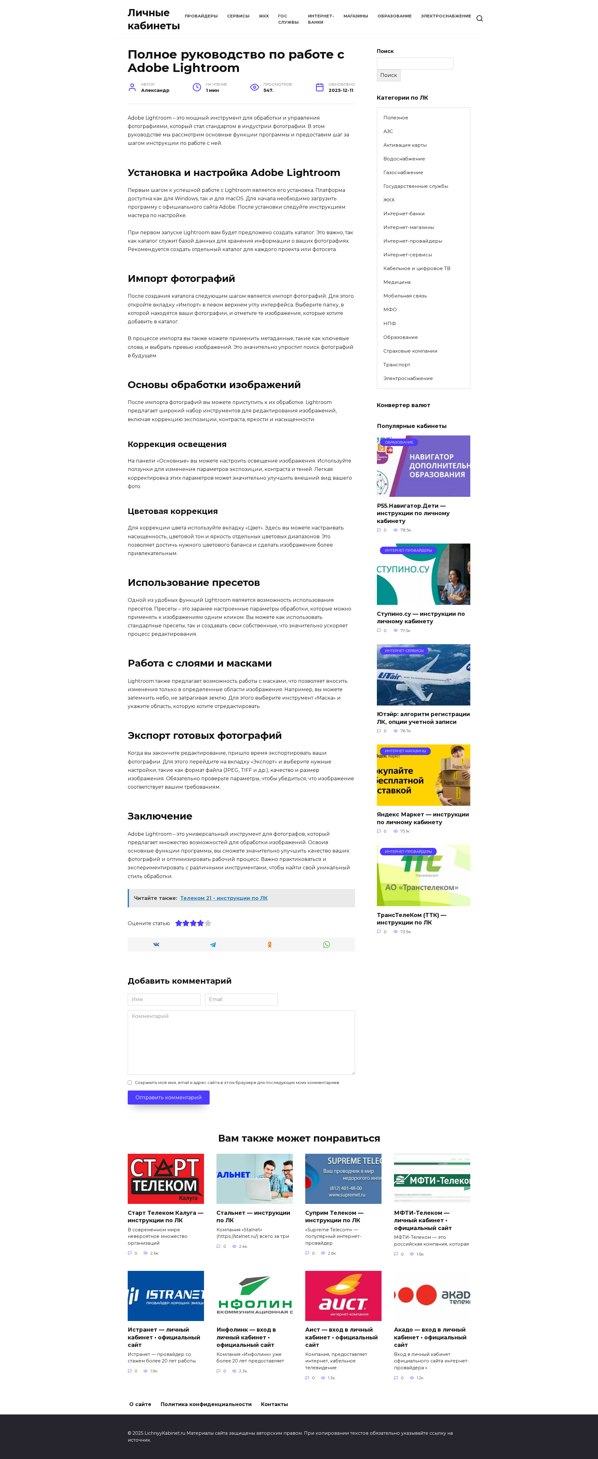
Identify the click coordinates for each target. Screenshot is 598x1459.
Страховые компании (410, 351)
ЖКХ (264, 16)
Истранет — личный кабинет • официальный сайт (164, 1337)
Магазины (356, 16)
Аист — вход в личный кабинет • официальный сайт (341, 1337)
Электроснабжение (446, 16)
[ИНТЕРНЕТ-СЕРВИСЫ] (423, 702)
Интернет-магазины (408, 227)
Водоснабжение (404, 159)
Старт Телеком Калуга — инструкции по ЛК (165, 1216)
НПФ (389, 323)
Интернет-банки (404, 213)
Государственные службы (415, 186)
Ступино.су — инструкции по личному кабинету (421, 617)
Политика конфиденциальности (206, 1404)
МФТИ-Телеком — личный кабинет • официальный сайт (423, 1220)
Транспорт (396, 365)
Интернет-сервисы (407, 255)
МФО (390, 309)
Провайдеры (201, 16)
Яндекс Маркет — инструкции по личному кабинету (423, 818)
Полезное (395, 118)
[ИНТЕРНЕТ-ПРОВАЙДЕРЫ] (423, 601)
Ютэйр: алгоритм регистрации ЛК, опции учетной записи (423, 718)
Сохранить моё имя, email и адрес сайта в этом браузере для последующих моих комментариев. (237, 1082)
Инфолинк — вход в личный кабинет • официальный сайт (246, 1337)
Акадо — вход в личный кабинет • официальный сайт (430, 1337)
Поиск (385, 51)
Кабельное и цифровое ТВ (416, 268)
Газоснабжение (403, 172)
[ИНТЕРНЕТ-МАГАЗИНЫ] (423, 802)
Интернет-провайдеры (412, 241)
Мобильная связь (405, 296)
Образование (394, 16)
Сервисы (238, 16)
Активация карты (405, 145)
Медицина (397, 282)
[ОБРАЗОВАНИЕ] (423, 493)
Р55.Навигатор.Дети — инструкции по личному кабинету (413, 513)
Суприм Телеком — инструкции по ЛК (334, 1216)
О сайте (140, 1404)
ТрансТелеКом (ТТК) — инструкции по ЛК (411, 918)
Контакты (274, 1404)
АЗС (388, 131)
